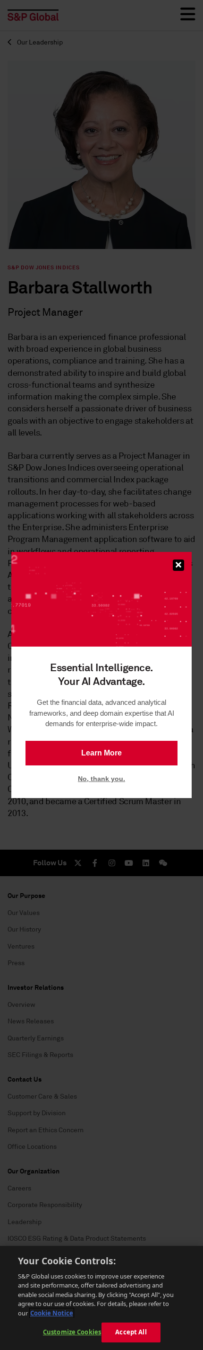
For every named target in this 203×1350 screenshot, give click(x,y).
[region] (101, 1298)
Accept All (130, 1332)
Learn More (101, 753)
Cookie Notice (51, 1313)
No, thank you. (101, 778)
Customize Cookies (72, 1332)
